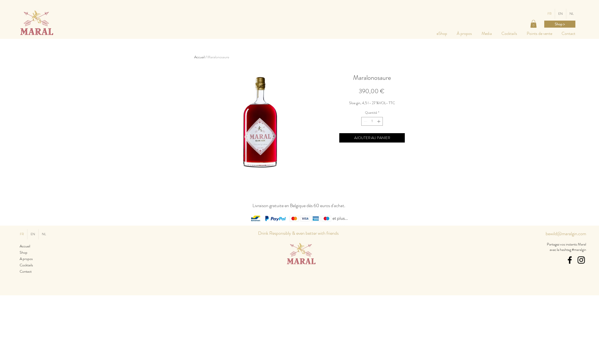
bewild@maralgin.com (566, 233)
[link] (533, 24)
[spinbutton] (372, 121)
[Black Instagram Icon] (581, 260)
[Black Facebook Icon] (570, 260)
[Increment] (379, 121)
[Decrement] (365, 121)
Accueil (199, 57)
